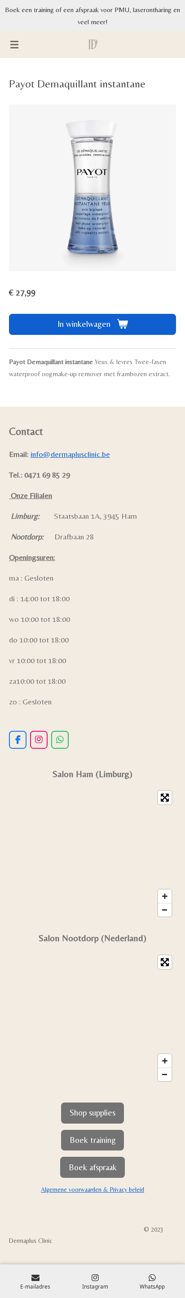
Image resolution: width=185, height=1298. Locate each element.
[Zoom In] (165, 896)
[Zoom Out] (165, 909)
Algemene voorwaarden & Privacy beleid (92, 1189)
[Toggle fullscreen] (165, 797)
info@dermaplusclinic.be (70, 454)
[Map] (92, 853)
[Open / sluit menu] (14, 44)
